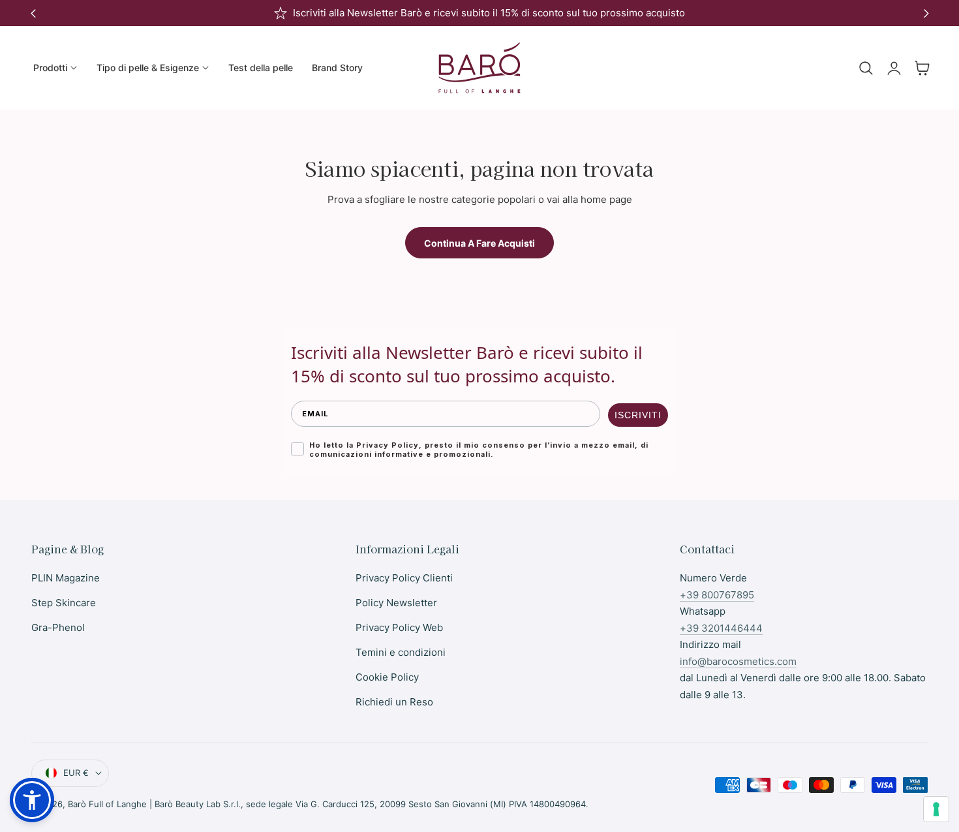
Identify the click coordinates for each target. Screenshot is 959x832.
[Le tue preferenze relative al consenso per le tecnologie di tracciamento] (936, 809)
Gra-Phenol (58, 627)
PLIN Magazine (65, 578)
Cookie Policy (387, 677)
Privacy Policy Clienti (404, 578)
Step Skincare (63, 602)
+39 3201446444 (721, 628)
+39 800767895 (717, 595)
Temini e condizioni (401, 652)
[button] (865, 67)
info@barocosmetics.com (738, 661)
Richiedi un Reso (394, 702)
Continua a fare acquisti (479, 243)
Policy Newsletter (396, 602)
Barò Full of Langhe (107, 804)
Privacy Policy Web (399, 627)
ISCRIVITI (638, 415)
